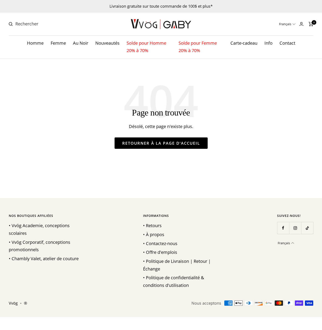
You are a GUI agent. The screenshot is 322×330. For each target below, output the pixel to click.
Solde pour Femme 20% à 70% (198, 47)
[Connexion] (301, 24)
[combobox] (48, 24)
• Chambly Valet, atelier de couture (44, 259)
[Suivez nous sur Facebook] (283, 228)
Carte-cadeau (243, 43)
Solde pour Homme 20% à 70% (146, 47)
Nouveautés (107, 43)
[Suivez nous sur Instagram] (295, 228)
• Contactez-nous (160, 243)
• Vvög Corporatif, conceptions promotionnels (39, 246)
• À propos (153, 234)
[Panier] (311, 24)
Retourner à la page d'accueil (161, 143)
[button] (287, 24)
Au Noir (80, 43)
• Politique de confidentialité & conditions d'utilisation (173, 281)
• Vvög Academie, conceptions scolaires (39, 229)
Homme (35, 43)
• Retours (152, 225)
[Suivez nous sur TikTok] (307, 228)
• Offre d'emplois (160, 252)
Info (268, 43)
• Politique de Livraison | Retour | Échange (177, 265)
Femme (58, 43)
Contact (287, 43)
